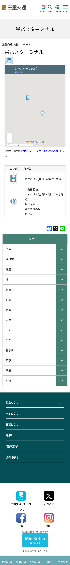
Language (57, 11)
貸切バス (12, 424)
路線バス (12, 402)
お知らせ (43, 11)
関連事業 (12, 446)
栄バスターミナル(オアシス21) (41, 151)
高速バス (12, 413)
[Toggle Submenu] (61, 249)
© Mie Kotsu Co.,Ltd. (35, 551)
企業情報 (12, 457)
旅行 (9, 435)
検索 (50, 11)
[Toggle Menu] (65, 6)
